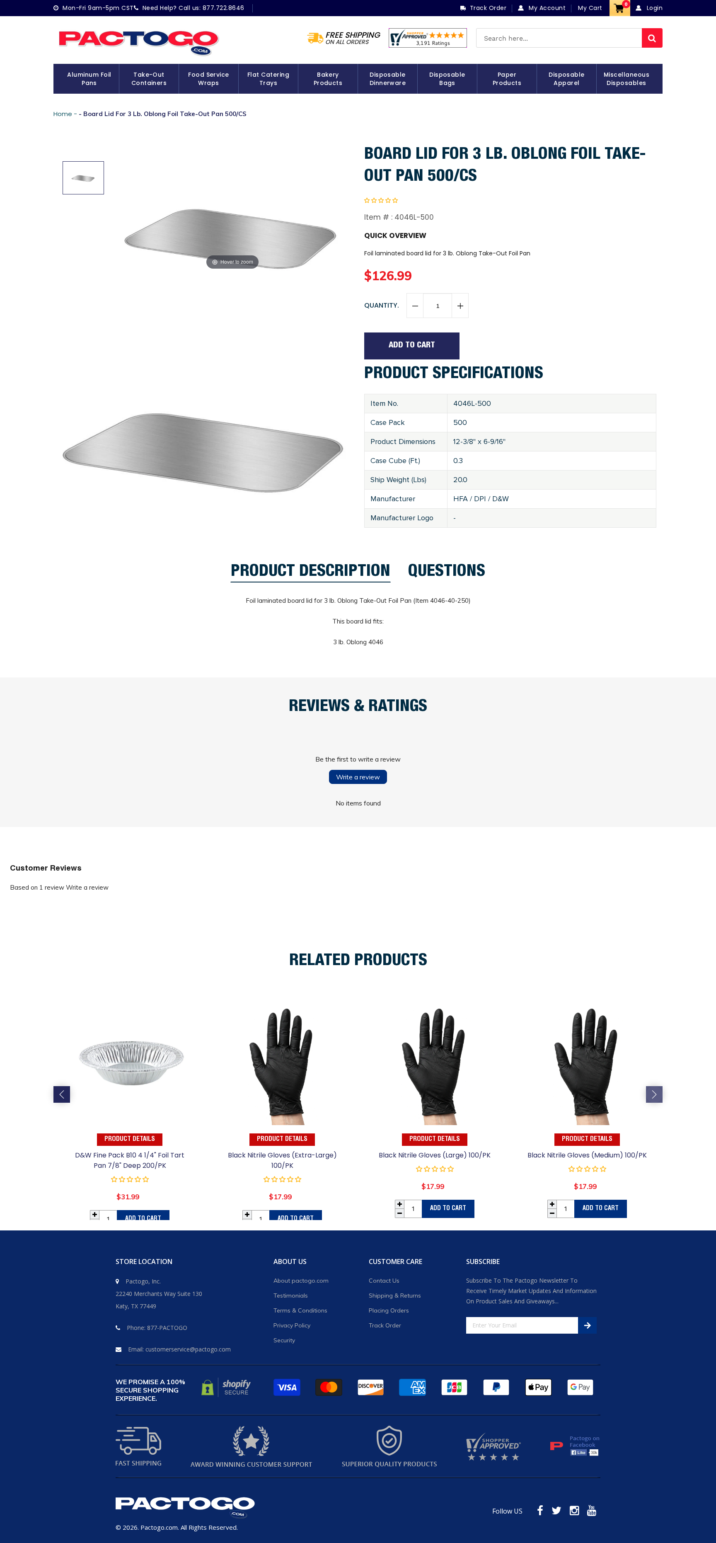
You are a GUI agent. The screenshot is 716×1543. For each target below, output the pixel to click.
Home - (66, 113)
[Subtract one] (415, 306)
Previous (61, 1094)
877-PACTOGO (167, 1328)
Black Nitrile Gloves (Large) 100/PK (435, 1155)
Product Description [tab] (310, 573)
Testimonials (290, 1295)
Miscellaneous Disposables (626, 78)
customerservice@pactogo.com (188, 1349)
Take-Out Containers (149, 78)
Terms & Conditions (300, 1310)
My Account (546, 8)
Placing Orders (389, 1310)
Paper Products (507, 78)
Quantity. (381, 305)
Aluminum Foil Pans (89, 78)
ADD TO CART (143, 1219)
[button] (381, 200)
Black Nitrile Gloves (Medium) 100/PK (587, 1155)
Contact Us (384, 1280)
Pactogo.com (159, 1527)
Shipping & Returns (395, 1295)
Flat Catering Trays (268, 78)
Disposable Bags (447, 78)
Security (284, 1340)
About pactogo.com (301, 1280)
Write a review (358, 777)
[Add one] (460, 306)
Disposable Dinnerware (388, 78)
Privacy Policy (291, 1325)
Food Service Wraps (208, 78)
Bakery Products (328, 78)
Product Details (129, 1139)
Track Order (385, 1325)
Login (654, 8)
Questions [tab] (446, 573)
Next (654, 1094)
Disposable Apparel (567, 78)
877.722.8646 (223, 8)
